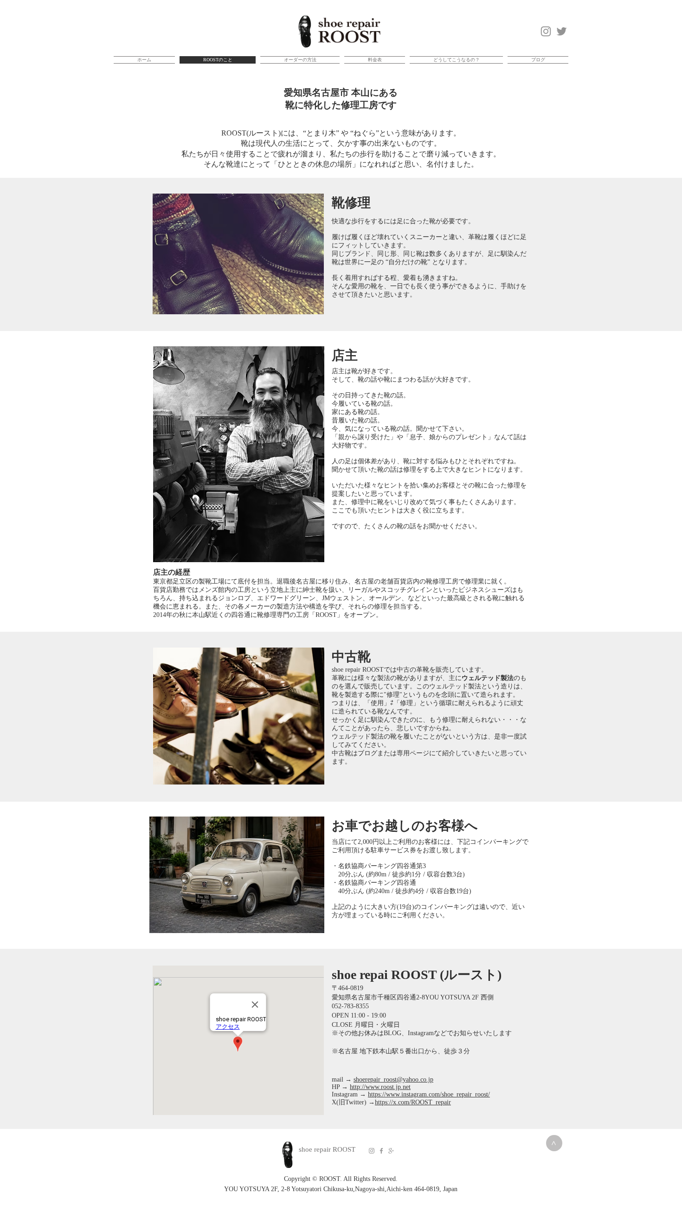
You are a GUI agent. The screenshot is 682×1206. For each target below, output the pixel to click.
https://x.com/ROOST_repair (413, 1102)
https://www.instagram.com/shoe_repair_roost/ (429, 1094)
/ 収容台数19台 (447, 891)
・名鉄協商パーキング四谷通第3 (379, 865)
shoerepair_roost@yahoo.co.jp (393, 1079)
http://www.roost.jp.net (380, 1086)
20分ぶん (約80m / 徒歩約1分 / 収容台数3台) (398, 874)
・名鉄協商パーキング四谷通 (380, 882)
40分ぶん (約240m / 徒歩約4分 (378, 891)
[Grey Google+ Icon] (391, 1150)
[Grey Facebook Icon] (381, 1150)
